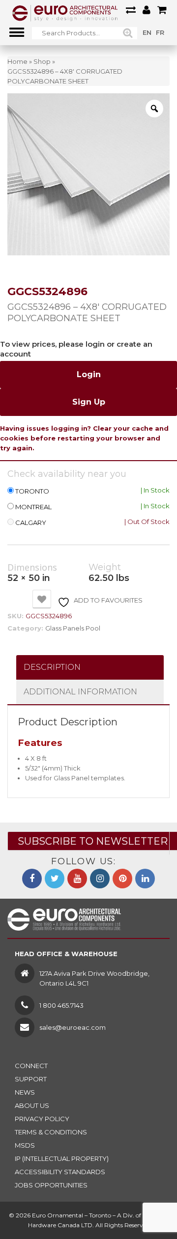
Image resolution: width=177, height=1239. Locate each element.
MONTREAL (33, 507)
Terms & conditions (51, 1132)
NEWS (25, 1092)
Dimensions (32, 567)
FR (160, 32)
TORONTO (32, 491)
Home (17, 61)
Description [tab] (52, 667)
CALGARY (30, 522)
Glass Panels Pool (72, 628)
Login (89, 374)
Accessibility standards (60, 1172)
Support (31, 1079)
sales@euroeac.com (72, 1027)
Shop (42, 61)
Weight (104, 567)
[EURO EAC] (65, 12)
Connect (31, 1066)
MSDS (25, 1145)
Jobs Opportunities (51, 1185)
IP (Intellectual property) (62, 1158)
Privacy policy (42, 1119)
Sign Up (88, 402)
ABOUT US (32, 1105)
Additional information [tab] (80, 691)
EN (147, 32)
